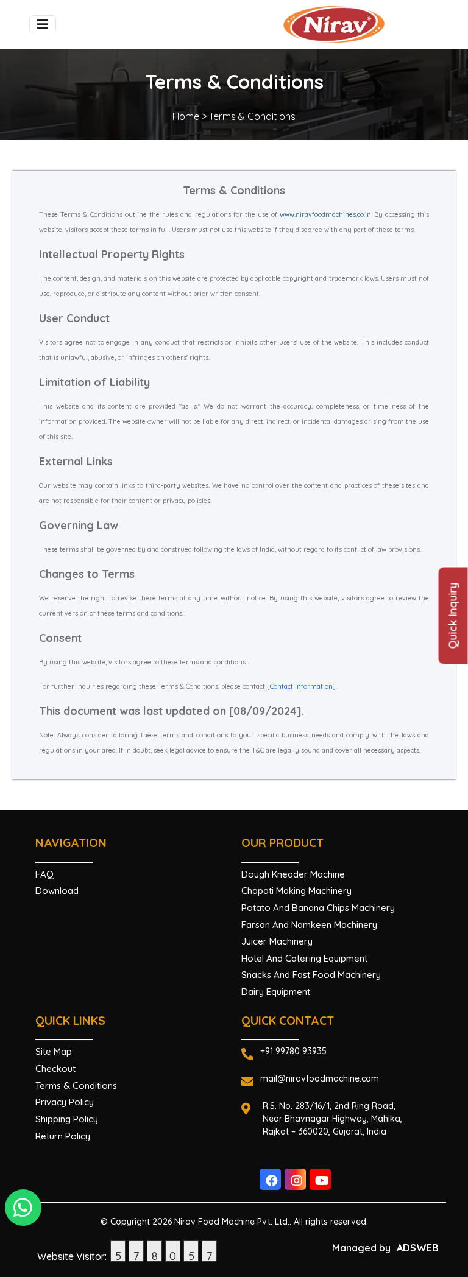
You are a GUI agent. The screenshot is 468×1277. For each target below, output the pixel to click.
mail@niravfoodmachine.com (319, 1078)
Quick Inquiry (453, 615)
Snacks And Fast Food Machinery (311, 974)
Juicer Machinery (277, 941)
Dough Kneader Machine (293, 874)
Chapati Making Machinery (296, 890)
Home (185, 116)
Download (57, 890)
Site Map (53, 1051)
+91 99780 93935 (293, 1051)
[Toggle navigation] (42, 24)
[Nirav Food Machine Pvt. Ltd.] (356, 24)
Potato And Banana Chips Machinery (318, 907)
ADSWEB (418, 1248)
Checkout (55, 1068)
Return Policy (62, 1136)
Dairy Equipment (275, 991)
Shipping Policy (66, 1119)
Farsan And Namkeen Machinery (309, 924)
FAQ (44, 874)
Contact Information (301, 686)
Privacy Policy (64, 1102)
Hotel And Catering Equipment (304, 958)
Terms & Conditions (76, 1085)
